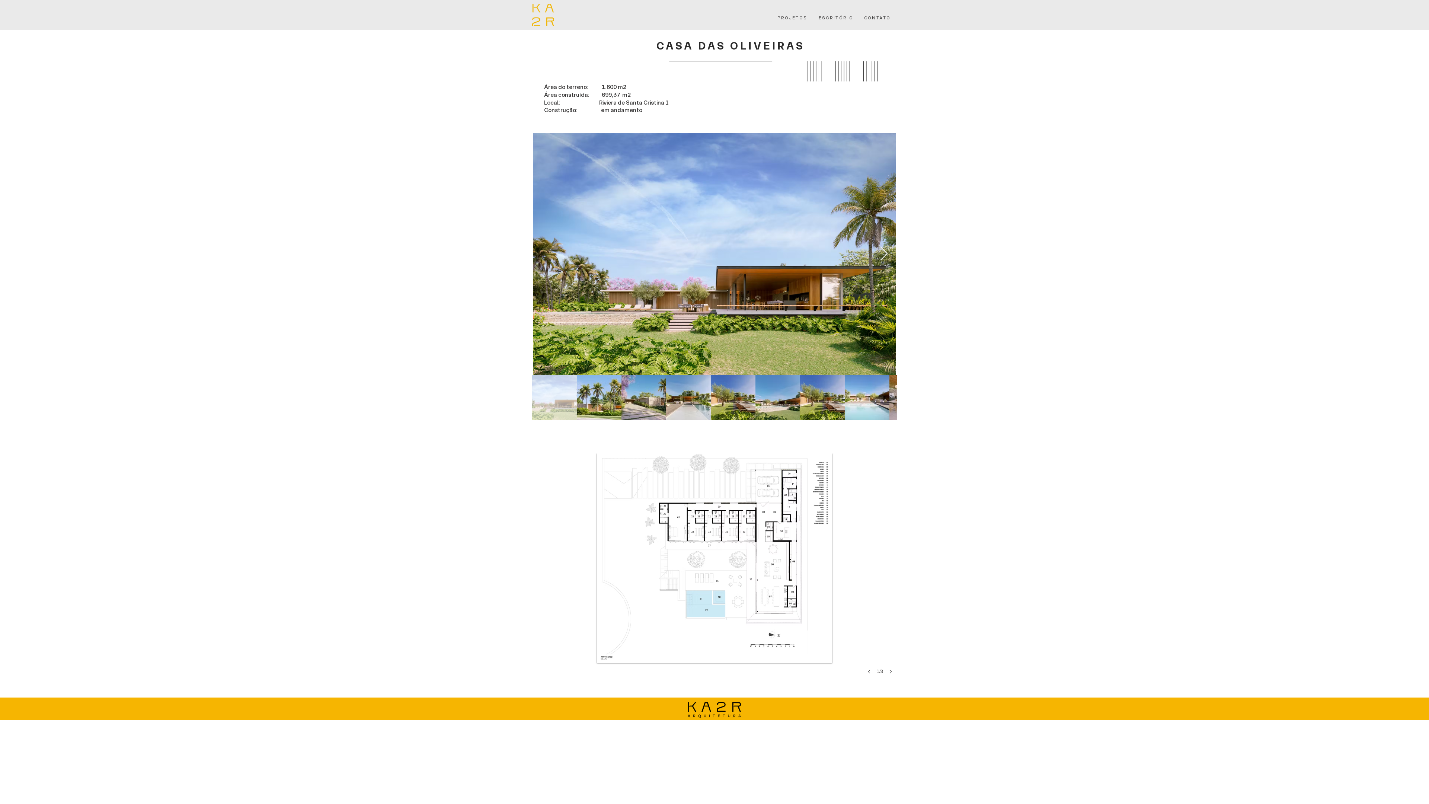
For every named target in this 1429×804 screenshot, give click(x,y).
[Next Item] (884, 254)
